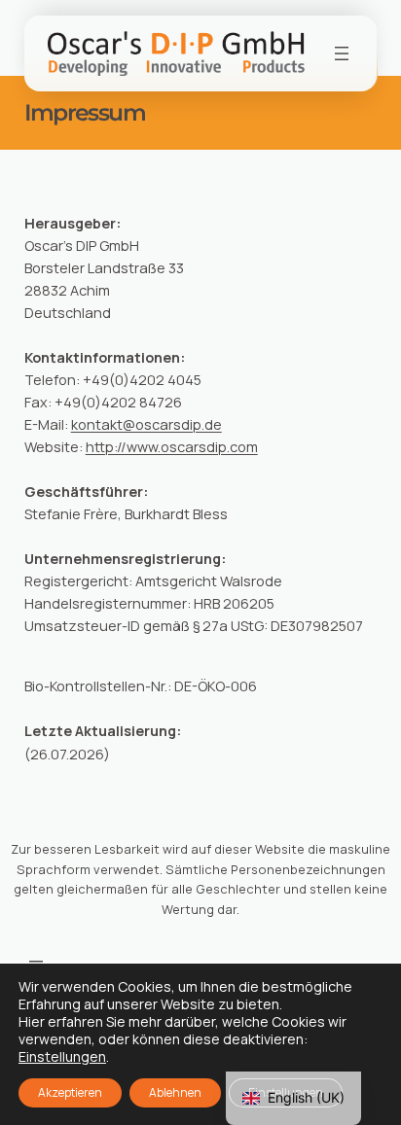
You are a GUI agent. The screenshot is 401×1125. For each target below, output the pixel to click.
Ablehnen (175, 1092)
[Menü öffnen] (341, 53)
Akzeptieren (70, 1092)
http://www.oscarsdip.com (172, 447)
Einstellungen (62, 1057)
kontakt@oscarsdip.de (146, 424)
